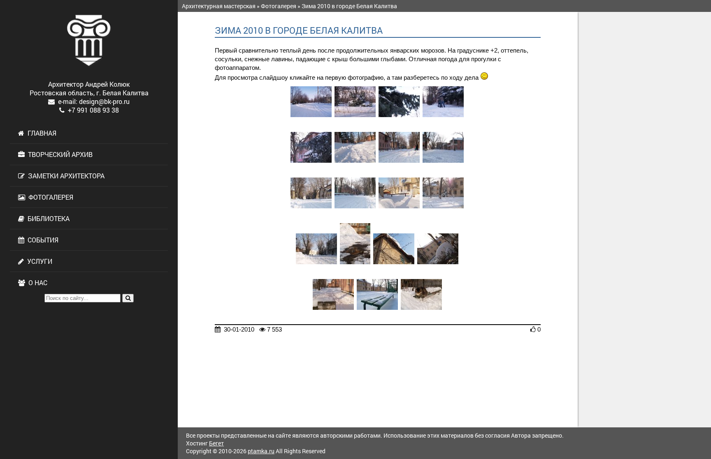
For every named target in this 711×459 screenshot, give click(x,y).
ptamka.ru (261, 451)
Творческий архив (59, 154)
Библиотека (47, 218)
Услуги (38, 261)
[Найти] (128, 298)
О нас (36, 282)
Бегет (216, 443)
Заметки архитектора (65, 175)
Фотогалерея (49, 197)
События (41, 239)
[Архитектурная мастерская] (89, 41)
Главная (40, 133)
